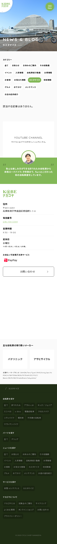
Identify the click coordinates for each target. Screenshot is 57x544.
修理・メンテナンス (11, 488)
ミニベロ (7, 411)
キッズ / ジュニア (45, 405)
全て (6, 65)
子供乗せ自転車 (34, 418)
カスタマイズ (34, 80)
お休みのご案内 (29, 65)
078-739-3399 (10, 221)
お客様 (7, 80)
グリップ (14, 439)
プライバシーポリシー (13, 516)
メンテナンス (30, 87)
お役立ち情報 (20, 80)
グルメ (7, 87)
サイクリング (41, 503)
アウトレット (29, 405)
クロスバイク (43, 411)
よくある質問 (9, 510)
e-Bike (18, 411)
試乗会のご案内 (25, 503)
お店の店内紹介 (11, 94)
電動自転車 (29, 411)
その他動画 (44, 65)
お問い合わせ (27, 271)
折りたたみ (16, 405)
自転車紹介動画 (34, 73)
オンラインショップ (26, 510)
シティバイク (9, 418)
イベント (8, 73)
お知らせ (15, 65)
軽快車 (21, 418)
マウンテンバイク (11, 424)
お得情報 (48, 73)
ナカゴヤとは (9, 503)
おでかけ (17, 87)
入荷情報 (19, 73)
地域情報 (47, 80)
